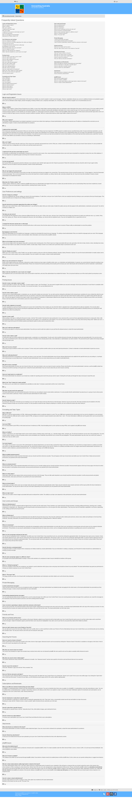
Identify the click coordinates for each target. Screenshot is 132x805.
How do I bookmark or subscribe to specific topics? (65, 64)
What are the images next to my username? (11, 47)
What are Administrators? (59, 25)
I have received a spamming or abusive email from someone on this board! (70, 42)
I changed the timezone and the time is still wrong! (13, 44)
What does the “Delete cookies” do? (10, 36)
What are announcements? (8, 84)
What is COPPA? (6, 26)
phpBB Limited (43, 747)
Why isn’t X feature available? (60, 79)
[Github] (111, 794)
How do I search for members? (61, 57)
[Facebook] (115, 794)
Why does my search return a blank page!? (63, 55)
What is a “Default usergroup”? (61, 33)
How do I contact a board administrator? (63, 82)
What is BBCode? (6, 78)
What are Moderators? (59, 26)
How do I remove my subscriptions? (62, 67)
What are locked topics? (7, 87)
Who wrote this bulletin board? (60, 78)
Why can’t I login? (6, 30)
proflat (19, 794)
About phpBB (5, 749)
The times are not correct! (8, 43)
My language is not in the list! (8, 46)
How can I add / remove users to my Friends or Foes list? (66, 48)
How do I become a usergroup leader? (62, 30)
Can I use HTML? (6, 79)
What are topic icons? (7, 89)
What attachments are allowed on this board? (64, 72)
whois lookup (5, 767)
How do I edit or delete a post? (9, 57)
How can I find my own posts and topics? (63, 58)
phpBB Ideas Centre (68, 757)
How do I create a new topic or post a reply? (12, 56)
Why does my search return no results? (63, 54)
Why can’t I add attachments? (8, 66)
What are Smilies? (6, 80)
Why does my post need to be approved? (11, 71)
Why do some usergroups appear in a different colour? (66, 31)
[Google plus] (107, 794)
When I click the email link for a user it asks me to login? (14, 51)
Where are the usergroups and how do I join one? (65, 29)
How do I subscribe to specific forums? (62, 66)
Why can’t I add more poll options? (9, 62)
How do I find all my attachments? (61, 73)
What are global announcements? (9, 83)
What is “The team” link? (59, 34)
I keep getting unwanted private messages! (63, 40)
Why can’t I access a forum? (8, 64)
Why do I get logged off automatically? (10, 34)
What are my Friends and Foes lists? (62, 46)
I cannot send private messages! (61, 39)
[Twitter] (104, 794)
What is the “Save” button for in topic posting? (12, 70)
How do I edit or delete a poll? (8, 63)
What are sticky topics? (7, 86)
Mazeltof (24, 794)
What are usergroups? (59, 27)
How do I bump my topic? (7, 73)
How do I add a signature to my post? (10, 59)
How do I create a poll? (7, 60)
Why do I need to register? (8, 25)
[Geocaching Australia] (22, 9)
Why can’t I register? (6, 27)
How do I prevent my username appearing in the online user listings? (17, 42)
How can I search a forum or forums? (62, 53)
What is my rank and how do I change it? (11, 50)
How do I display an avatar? (8, 49)
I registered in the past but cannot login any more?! (13, 31)
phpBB (49, 235)
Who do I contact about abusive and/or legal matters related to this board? (70, 81)
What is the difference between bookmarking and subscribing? (67, 63)
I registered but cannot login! (8, 29)
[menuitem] (16, 2)
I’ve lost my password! (7, 33)
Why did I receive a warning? (8, 67)
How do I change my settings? (9, 40)
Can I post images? (6, 82)
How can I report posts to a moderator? (11, 69)
